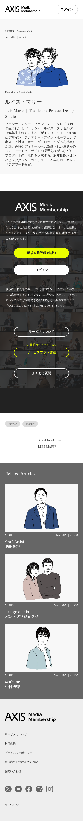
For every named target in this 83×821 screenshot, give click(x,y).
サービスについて (41, 331)
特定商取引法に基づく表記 (21, 762)
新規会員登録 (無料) (41, 253)
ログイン (66, 9)
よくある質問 (41, 373)
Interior (13, 423)
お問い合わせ (13, 771)
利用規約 (10, 743)
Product (30, 423)
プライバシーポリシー (18, 752)
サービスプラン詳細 (41, 352)
